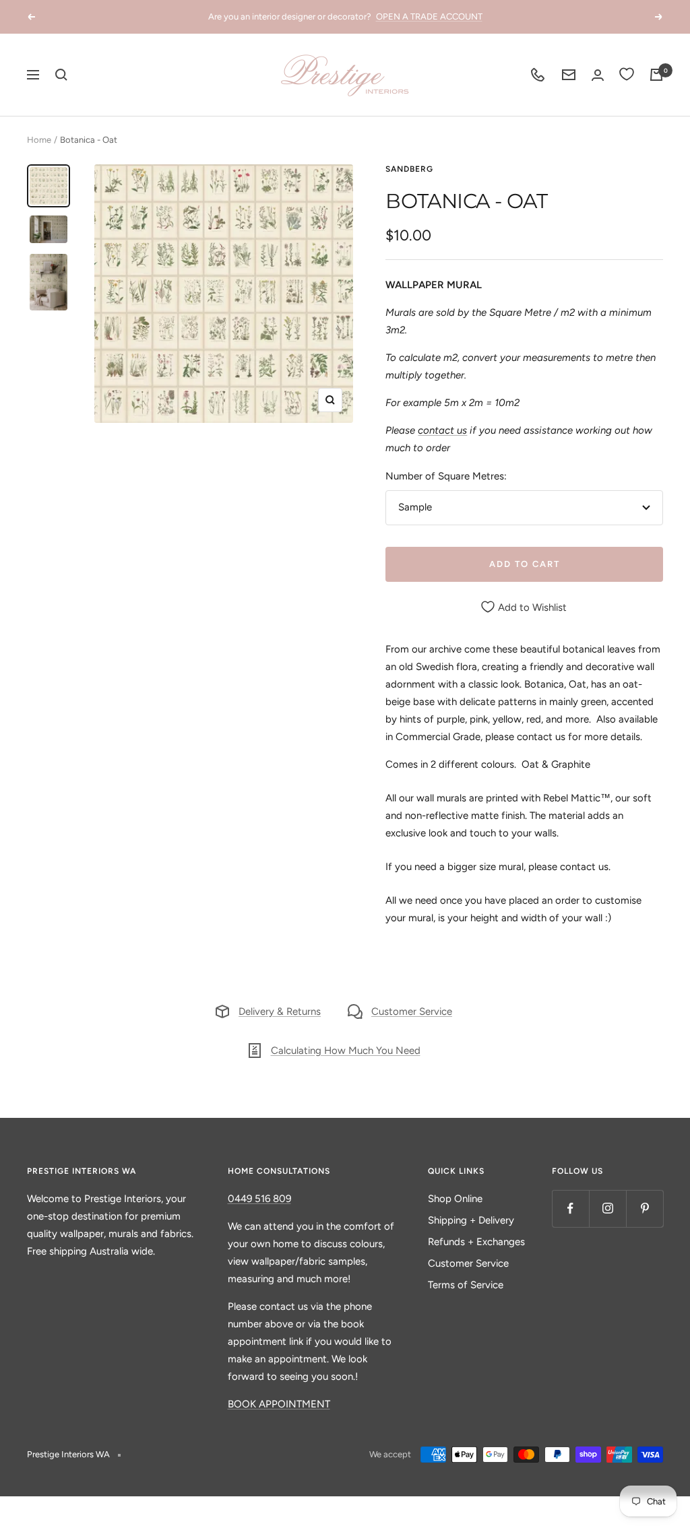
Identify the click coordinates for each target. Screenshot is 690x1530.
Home (39, 140)
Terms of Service (465, 1285)
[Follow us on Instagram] (607, 1208)
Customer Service (411, 1011)
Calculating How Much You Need (345, 1050)
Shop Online (455, 1199)
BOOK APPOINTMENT (279, 1404)
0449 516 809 (259, 1199)
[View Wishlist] (626, 74)
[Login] (598, 75)
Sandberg (409, 169)
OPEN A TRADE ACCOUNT (429, 16)
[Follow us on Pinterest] (644, 1208)
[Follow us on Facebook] (570, 1208)
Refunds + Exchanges (476, 1242)
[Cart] (656, 75)
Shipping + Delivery (471, 1220)
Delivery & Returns (280, 1011)
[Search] (61, 75)
